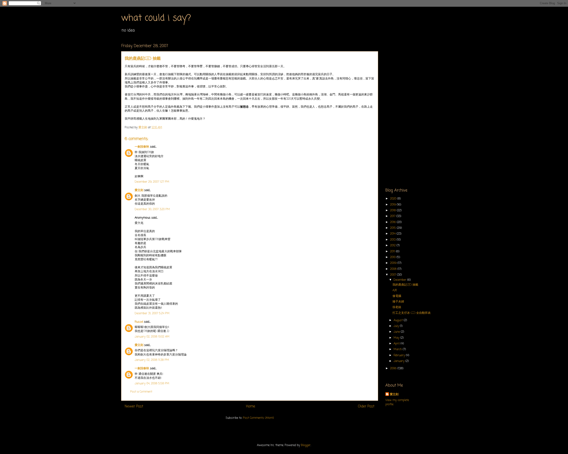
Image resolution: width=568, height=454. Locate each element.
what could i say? (156, 18)
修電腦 (396, 296)
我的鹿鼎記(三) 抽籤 (405, 285)
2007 (393, 275)
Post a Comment (141, 392)
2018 (393, 210)
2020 (393, 199)
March (398, 349)
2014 (393, 234)
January (399, 361)
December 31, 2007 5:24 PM (152, 313)
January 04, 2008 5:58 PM (152, 383)
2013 (393, 240)
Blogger (306, 445)
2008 (393, 269)
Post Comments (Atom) (258, 418)
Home (250, 406)
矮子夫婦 (398, 302)
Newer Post (134, 406)
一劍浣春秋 (142, 147)
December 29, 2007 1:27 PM (152, 182)
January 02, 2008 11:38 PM (152, 360)
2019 (393, 205)
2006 (393, 368)
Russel (139, 322)
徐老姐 (396, 307)
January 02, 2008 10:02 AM (152, 337)
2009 (393, 263)
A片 (394, 290)
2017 (393, 216)
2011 (393, 251)
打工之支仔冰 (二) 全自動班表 (411, 313)
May (397, 338)
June (397, 332)
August (399, 320)
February (400, 355)
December (400, 280)
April (397, 343)
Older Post (366, 406)
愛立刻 (139, 190)
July (397, 326)
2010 (393, 257)
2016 (393, 222)
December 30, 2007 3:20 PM (152, 209)
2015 (393, 228)
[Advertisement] (416, 110)
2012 (393, 245)
